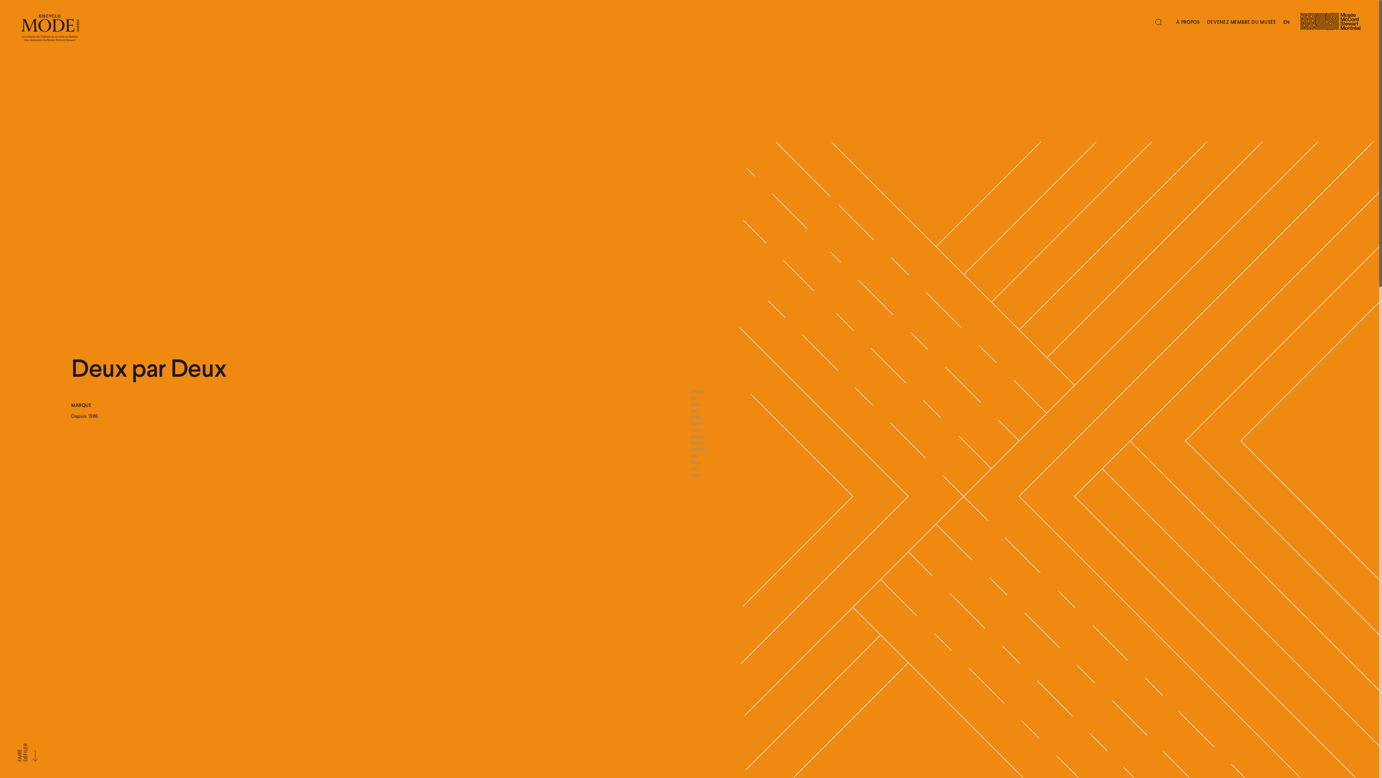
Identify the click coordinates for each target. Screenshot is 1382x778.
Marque (81, 406)
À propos (1188, 23)
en (1286, 22)
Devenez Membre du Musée (1241, 23)
